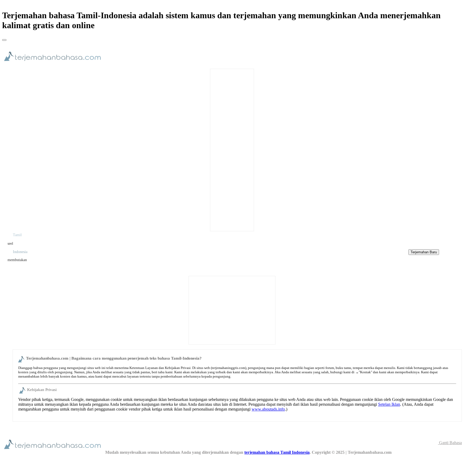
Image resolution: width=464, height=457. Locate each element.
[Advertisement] (232, 149)
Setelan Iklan (389, 404)
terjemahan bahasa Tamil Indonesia (277, 452)
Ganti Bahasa (450, 442)
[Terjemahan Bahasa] (53, 63)
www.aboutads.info (268, 409)
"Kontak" (365, 372)
